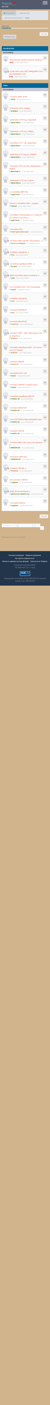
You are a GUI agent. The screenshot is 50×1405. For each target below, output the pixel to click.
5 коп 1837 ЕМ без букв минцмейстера (25, 419)
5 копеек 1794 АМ (16, 468)
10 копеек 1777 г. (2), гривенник (22, 143)
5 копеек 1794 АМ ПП (18, 310)
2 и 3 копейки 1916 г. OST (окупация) (24, 287)
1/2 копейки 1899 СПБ (18, 192)
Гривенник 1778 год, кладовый (22, 120)
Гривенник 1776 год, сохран (21, 180)
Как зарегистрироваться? (24, 558)
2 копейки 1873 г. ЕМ (18, 373)
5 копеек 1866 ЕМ (16, 361)
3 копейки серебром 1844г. (20, 264)
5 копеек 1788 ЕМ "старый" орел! (23, 384)
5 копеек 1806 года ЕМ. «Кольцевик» (24, 240)
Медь (5, 26)
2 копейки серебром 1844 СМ (21, 396)
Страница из (8, 525)
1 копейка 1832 (15, 229)
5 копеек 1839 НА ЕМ (18, 408)
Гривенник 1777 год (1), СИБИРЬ (23, 154)
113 (38, 525)
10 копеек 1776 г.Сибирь (19, 108)
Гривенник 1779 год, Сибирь (21, 131)
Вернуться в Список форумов (14, 537)
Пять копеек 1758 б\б (18, 480)
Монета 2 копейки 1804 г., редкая (23, 203)
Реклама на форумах (16, 555)
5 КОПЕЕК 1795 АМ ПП (18, 298)
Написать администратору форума (15, 561)
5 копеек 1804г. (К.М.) (18, 96)
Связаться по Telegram (38, 561)
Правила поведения (33, 555)
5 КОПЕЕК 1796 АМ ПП (18, 252)
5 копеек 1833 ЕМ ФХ (18, 321)
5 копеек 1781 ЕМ (16, 431)
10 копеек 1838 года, (18, 456)
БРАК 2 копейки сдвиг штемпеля (23, 275)
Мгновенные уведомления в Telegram (25, 60)
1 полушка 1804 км (17, 503)
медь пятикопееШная (18, 491)
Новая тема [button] (10, 37)
